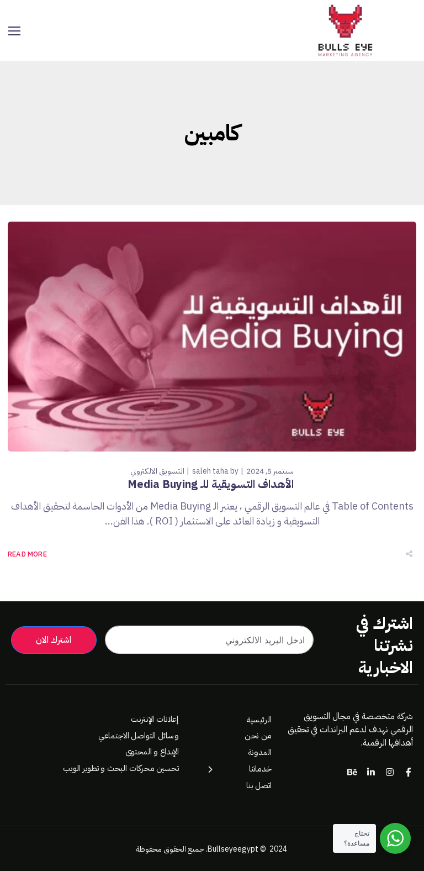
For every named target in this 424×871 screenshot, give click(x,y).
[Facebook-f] (408, 772)
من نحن (258, 736)
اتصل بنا (259, 785)
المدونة (260, 752)
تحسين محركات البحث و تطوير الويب (120, 768)
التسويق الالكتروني (157, 471)
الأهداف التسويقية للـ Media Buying (212, 484)
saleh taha (210, 471)
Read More (27, 554)
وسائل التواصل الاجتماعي (138, 735)
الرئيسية (259, 719)
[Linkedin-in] (371, 772)
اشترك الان (53, 640)
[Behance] (352, 772)
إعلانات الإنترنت (154, 719)
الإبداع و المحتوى (151, 752)
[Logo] (344, 30)
